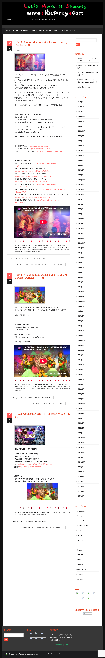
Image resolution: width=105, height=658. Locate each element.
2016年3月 (80, 282)
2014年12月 (81, 340)
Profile (15, 30)
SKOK (79, 560)
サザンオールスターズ (46, 249)
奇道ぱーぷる (21, 251)
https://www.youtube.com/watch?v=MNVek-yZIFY (32, 197)
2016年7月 (80, 262)
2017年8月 (80, 199)
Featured (80, 521)
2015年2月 (80, 331)
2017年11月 (81, 185)
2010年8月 (80, 467)
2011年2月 (80, 457)
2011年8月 (80, 447)
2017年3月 (80, 223)
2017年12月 (81, 180)
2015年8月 (80, 306)
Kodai (59, 245)
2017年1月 (80, 233)
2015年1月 (80, 335)
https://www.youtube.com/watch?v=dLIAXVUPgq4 (34, 464)
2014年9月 (80, 355)
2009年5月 (80, 477)
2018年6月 (80, 150)
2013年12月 (81, 394)
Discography (24, 30)
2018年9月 (80, 141)
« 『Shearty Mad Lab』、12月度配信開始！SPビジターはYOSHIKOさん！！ (31, 398)
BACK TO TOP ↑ (54, 653)
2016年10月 (81, 248)
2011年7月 (80, 452)
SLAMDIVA (43, 247)
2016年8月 (80, 258)
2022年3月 (80, 107)
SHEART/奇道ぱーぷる (26, 247)
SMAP (48, 386)
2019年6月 (80, 121)
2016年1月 (80, 292)
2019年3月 (80, 126)
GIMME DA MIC (82, 526)
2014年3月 (80, 379)
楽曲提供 (80, 579)
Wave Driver (56, 247)
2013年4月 (80, 413)
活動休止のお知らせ (83, 87)
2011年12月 (81, 438)
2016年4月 (80, 277)
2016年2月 (80, 287)
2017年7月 (80, 204)
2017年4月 (80, 219)
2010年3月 (80, 472)
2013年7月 (80, 408)
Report (79, 550)
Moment (60, 384)
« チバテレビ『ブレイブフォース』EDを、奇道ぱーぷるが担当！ (28, 258)
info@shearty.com (61, 644)
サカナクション (26, 388)
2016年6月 (80, 267)
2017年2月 (80, 228)
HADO (56, 30)
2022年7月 (80, 102)
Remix (64, 384)
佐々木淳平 (47, 388)
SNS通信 (64, 30)
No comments (20, 50)
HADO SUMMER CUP (40, 245)
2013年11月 (81, 399)
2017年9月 (80, 194)
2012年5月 (80, 433)
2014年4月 (80, 374)
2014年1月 (80, 389)
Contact (73, 30)
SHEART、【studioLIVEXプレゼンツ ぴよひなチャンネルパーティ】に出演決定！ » (41, 404)
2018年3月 (80, 165)
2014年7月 (80, 365)
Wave (50, 247)
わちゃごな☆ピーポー (33, 249)
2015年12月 (81, 297)
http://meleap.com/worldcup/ (30, 467)
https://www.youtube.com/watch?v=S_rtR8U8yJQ (32, 181)
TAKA (47, 247)
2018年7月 (80, 146)
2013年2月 (80, 423)
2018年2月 (80, 170)
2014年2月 (80, 384)
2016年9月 (80, 253)
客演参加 (80, 574)
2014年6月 (80, 370)
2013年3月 (80, 418)
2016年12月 (81, 238)
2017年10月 (81, 189)
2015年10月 (81, 301)
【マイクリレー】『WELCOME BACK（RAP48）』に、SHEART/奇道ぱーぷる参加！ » (40, 264)
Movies (48, 30)
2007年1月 (80, 496)
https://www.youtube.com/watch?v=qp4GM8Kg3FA (32, 176)
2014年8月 (80, 360)
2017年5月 (80, 214)
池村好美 (32, 251)
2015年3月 (80, 326)
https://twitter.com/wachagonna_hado (50, 151)
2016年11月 (81, 243)
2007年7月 (80, 486)
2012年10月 (81, 428)
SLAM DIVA (36, 247)
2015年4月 (80, 321)
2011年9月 (80, 443)
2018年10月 (81, 136)
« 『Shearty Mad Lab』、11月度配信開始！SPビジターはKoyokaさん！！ (30, 521)
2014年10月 (81, 350)
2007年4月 (80, 491)
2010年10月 (81, 462)
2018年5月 (80, 155)
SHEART (16, 247)
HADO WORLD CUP (52, 245)
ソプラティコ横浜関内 (59, 249)
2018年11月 (81, 131)
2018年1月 (80, 175)
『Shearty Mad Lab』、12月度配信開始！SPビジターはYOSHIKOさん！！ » (43, 527)
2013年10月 (81, 404)
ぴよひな (24, 249)
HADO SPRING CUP (27, 245)
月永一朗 (27, 251)
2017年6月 (80, 209)
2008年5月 (80, 482)
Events (34, 30)
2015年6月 (80, 316)
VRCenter (52, 386)
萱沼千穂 (37, 251)
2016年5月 (80, 272)
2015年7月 (80, 311)
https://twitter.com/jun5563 (38, 146)
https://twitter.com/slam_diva (40, 148)
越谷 (19, 390)
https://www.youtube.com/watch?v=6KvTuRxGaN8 (32, 171)
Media (41, 30)
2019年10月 (81, 116)
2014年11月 (81, 345)
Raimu (63, 245)
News (8, 30)
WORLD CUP (63, 247)
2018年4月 (80, 160)
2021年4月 (80, 111)
